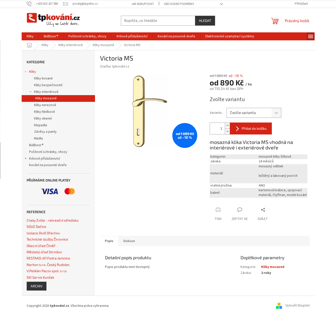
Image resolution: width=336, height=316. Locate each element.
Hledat (205, 20)
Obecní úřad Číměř (41, 246)
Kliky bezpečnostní (48, 85)
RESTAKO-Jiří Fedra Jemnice (48, 258)
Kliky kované (43, 78)
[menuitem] (30, 36)
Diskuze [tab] (129, 241)
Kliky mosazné (46, 98)
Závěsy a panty (45, 131)
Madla (38, 138)
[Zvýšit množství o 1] (227, 125)
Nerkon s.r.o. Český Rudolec (48, 264)
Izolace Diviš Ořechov (43, 233)
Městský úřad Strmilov (44, 252)
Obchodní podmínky (179, 4)
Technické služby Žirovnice (47, 239)
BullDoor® (36, 145)
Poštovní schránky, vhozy (48, 151)
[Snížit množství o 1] (227, 131)
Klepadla (40, 125)
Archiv (37, 286)
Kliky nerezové (45, 105)
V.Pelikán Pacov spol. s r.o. (47, 271)
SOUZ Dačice (36, 226)
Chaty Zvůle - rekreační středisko (53, 220)
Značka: (114, 66)
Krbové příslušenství (44, 158)
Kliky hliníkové (44, 111)
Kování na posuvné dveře (48, 165)
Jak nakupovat (142, 4)
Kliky (32, 71)
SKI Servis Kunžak (40, 277)
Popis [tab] (109, 241)
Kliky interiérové (46, 91)
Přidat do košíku (254, 128)
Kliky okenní (43, 118)
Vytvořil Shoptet (298, 305)
